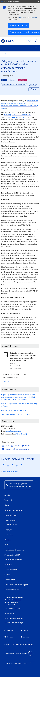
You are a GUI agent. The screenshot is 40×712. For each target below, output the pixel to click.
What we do (8, 500)
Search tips (8, 564)
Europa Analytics (32, 17)
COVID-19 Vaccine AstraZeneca (15, 117)
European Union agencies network (16, 653)
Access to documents (11, 569)
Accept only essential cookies (24, 32)
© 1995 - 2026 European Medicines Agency (19, 644)
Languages (8, 530)
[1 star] (3, 465)
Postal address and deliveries (14, 618)
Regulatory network (11, 515)
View (4, 381)
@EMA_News (20, 434)
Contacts (7, 575)
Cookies (21, 17)
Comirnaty (7, 115)
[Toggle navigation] (36, 48)
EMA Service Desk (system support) (16, 585)
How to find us (9, 614)
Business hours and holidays (14, 623)
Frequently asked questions (13, 559)
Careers (7, 505)
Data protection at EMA (12, 555)
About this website (11, 525)
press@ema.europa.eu (13, 431)
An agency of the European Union (16, 663)
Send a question (10, 580)
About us (7, 495)
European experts (10, 520)
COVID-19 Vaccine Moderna (21, 115)
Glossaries (8, 540)
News (7, 54)
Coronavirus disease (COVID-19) (13, 410)
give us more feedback (10, 471)
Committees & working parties (14, 510)
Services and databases (12, 590)
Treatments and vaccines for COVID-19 (16, 414)
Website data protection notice (14, 550)
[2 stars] (5, 465)
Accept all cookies (18, 25)
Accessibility (9, 535)
